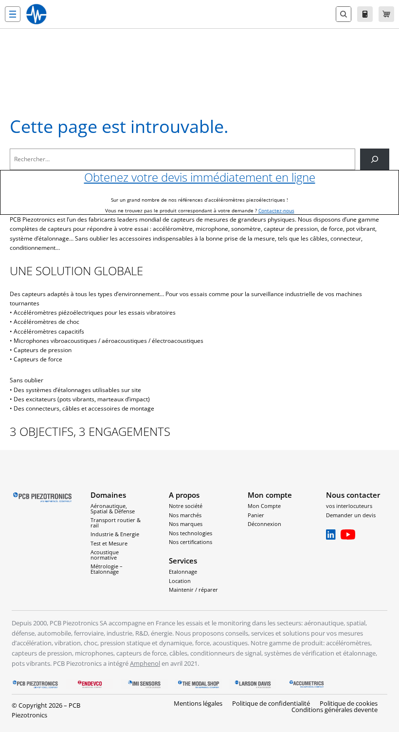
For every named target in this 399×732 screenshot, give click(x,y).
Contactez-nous (276, 210)
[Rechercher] (374, 159)
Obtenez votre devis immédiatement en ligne (199, 177)
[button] (12, 14)
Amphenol (145, 663)
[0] (386, 14)
